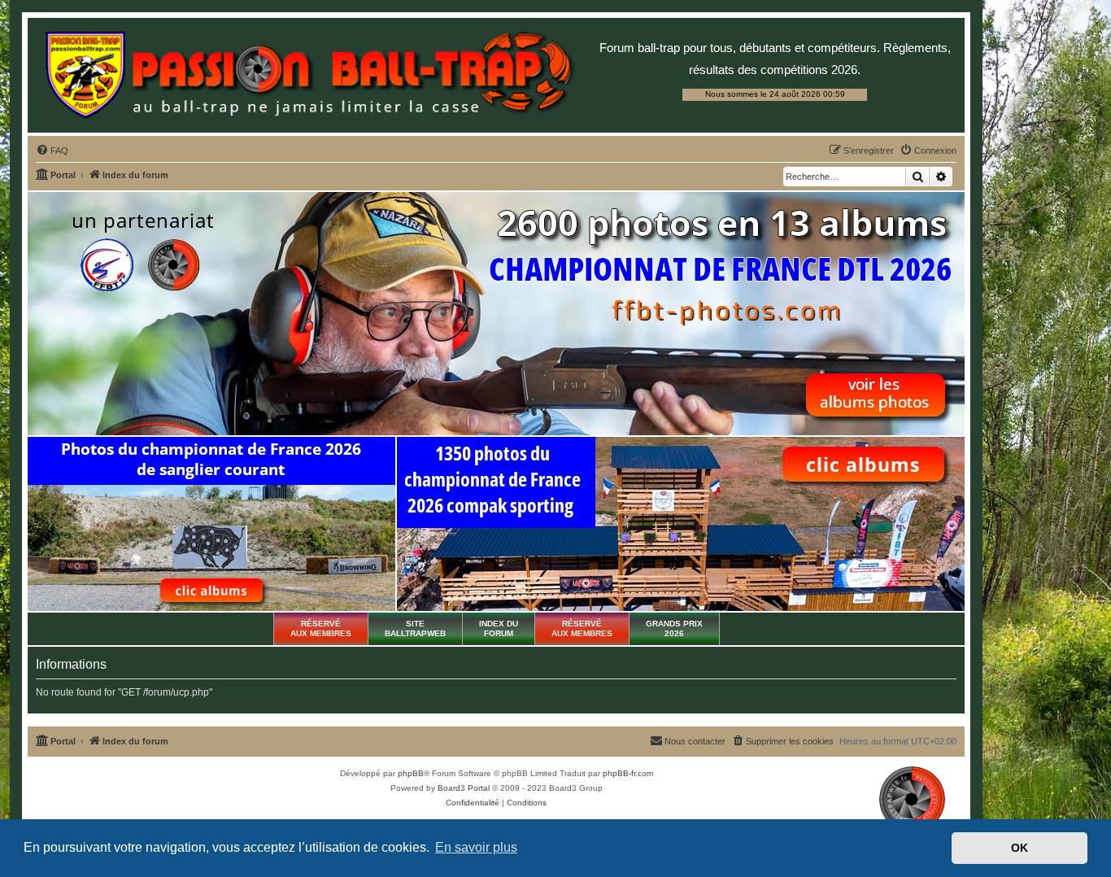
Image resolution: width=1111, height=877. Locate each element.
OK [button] (1019, 847)
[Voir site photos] (496, 313)
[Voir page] (211, 524)
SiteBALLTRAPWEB (415, 628)
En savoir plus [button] (476, 847)
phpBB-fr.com (628, 773)
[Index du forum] (309, 75)
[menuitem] (52, 150)
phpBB (411, 773)
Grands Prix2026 (674, 628)
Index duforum (498, 628)
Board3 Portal (464, 787)
